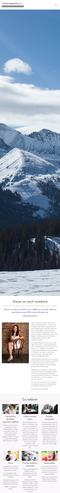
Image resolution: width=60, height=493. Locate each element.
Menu (55, 4)
